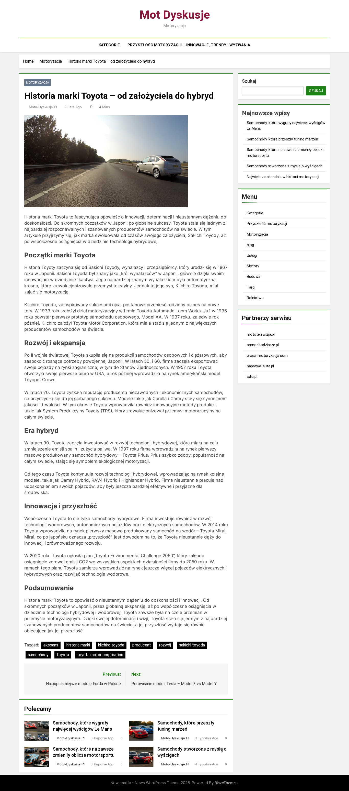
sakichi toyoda (192, 645)
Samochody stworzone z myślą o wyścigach (284, 166)
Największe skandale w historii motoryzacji (283, 176)
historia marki (78, 645)
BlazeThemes (226, 783)
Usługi (252, 255)
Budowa (253, 276)
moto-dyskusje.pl (43, 107)
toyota (63, 654)
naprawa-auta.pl (260, 366)
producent (141, 645)
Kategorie (109, 45)
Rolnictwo (255, 297)
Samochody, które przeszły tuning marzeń (282, 139)
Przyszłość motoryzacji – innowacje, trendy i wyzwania (188, 45)
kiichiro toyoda (111, 645)
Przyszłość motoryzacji (267, 223)
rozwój (165, 645)
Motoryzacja (37, 82)
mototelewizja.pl (261, 334)
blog (250, 245)
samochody (38, 654)
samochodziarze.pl (263, 345)
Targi (251, 287)
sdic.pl (252, 376)
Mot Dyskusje (174, 14)
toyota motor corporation (100, 654)
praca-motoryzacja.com (267, 355)
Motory (253, 266)
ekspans (50, 645)
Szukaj (249, 81)
